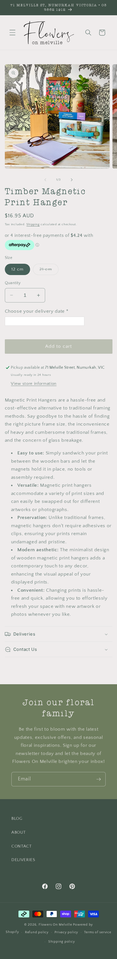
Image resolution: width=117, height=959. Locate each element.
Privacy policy (66, 932)
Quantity (13, 283)
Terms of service (97, 932)
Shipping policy (61, 941)
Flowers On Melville (55, 924)
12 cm (17, 269)
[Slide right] (71, 179)
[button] (12, 32)
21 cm (48, 271)
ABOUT (18, 832)
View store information (34, 383)
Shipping (32, 224)
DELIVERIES (23, 859)
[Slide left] (45, 179)
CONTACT (21, 846)
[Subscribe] (98, 779)
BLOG (16, 818)
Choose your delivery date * (36, 311)
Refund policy (37, 932)
